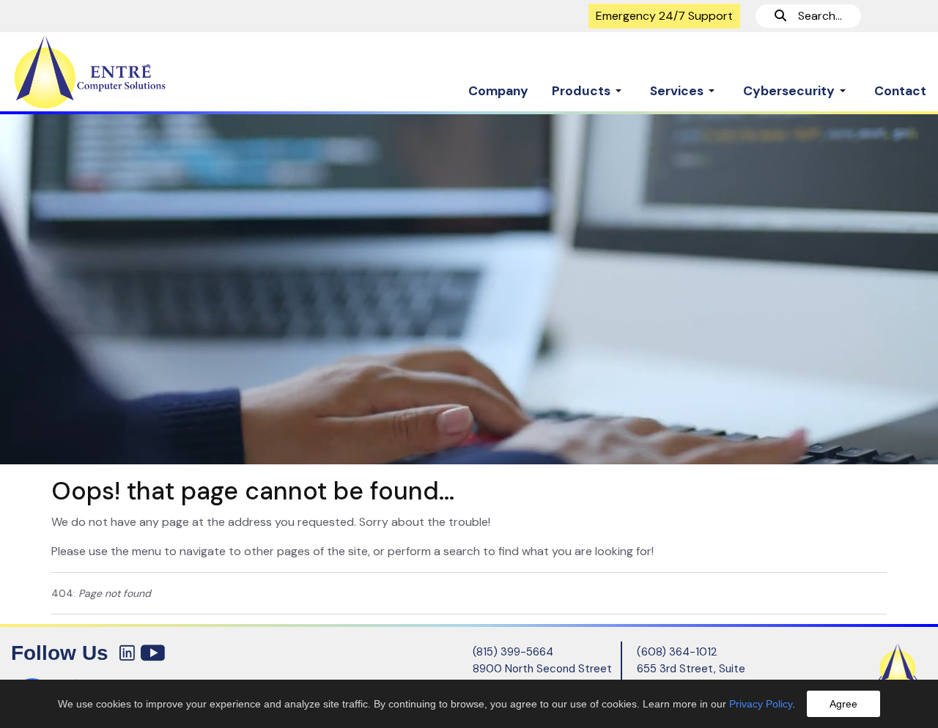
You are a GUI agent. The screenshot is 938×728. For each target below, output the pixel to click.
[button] (589, 83)
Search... (814, 15)
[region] (469, 288)
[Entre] (117, 72)
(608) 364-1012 (677, 652)
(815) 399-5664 (513, 652)
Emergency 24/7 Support (664, 15)
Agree (843, 704)
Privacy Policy (760, 704)
